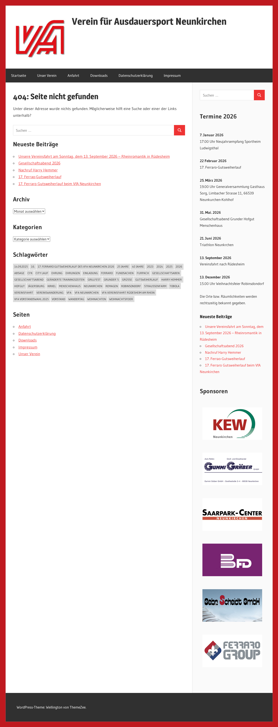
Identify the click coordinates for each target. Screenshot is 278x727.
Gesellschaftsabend (28, 279)
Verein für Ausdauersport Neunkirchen (149, 21)
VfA (69, 292)
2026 (179, 266)
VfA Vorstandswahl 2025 (31, 299)
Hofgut (19, 286)
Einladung (90, 273)
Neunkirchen (93, 286)
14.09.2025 (21, 266)
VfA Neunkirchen (87, 292)
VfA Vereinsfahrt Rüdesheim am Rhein (128, 292)
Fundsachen (125, 273)
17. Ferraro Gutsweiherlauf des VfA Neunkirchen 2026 (76, 266)
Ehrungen (73, 273)
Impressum (172, 75)
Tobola (174, 286)
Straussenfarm (155, 286)
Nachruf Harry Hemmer (38, 170)
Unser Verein (46, 75)
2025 (169, 266)
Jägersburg (36, 286)
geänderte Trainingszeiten (65, 279)
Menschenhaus (70, 286)
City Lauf (42, 273)
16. (33, 266)
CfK (30, 273)
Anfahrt (73, 75)
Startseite (18, 75)
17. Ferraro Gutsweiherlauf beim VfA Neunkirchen (59, 183)
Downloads (99, 75)
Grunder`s (111, 279)
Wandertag (76, 299)
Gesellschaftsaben (166, 273)
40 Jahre (138, 266)
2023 (150, 266)
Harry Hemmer (171, 279)
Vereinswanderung (49, 292)
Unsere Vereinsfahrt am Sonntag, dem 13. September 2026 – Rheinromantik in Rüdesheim (94, 156)
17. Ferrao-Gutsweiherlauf (39, 176)
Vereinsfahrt (23, 292)
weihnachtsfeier (121, 299)
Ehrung (56, 273)
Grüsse (127, 279)
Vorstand (58, 299)
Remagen (112, 286)
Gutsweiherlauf (146, 279)
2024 (160, 266)
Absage (19, 273)
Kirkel (52, 286)
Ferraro (107, 273)
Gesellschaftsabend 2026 (39, 163)
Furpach (143, 273)
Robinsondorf (131, 286)
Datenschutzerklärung (136, 75)
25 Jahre (123, 266)
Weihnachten (96, 299)
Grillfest (94, 279)
